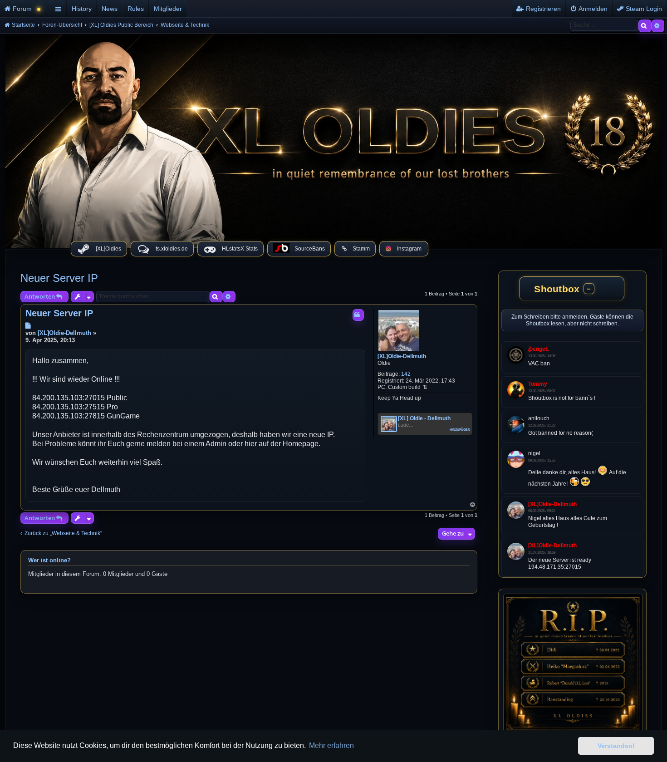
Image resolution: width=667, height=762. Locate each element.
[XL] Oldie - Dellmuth (424, 418)
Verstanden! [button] (616, 745)
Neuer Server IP (59, 278)
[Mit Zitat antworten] (358, 315)
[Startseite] (333, 138)
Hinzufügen (460, 429)
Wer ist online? (49, 560)
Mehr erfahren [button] (331, 745)
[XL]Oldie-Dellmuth (402, 356)
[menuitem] (26, 8)
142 (406, 374)
